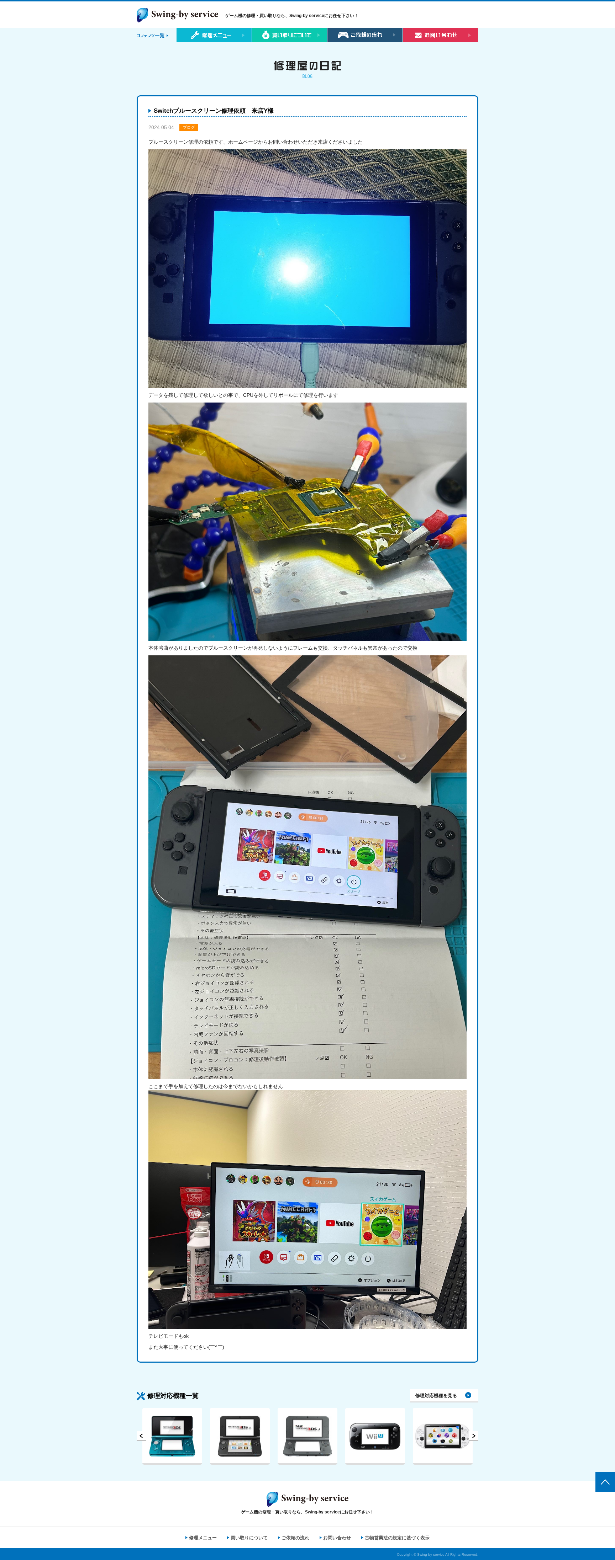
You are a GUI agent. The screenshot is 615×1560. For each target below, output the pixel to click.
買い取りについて (249, 1537)
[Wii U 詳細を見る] (307, 1436)
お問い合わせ (337, 1537)
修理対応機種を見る (436, 1395)
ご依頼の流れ (295, 1537)
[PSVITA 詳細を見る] (375, 1436)
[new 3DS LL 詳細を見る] (240, 1436)
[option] (172, 1436)
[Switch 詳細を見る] (443, 1436)
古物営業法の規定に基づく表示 (397, 1537)
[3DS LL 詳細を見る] (172, 1436)
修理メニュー (203, 1537)
